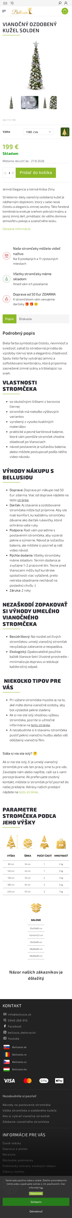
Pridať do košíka (36, 172)
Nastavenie (36, 1193)
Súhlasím (36, 1201)
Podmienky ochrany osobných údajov (29, 1165)
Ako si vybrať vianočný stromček (26, 1116)
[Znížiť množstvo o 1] (5, 173)
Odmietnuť (36, 1211)
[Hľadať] (59, 3)
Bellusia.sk (19, 1047)
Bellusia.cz (19, 1061)
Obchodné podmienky (18, 1160)
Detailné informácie (16, 229)
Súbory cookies (13, 1171)
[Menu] (4, 10)
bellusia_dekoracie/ (22, 1032)
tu (41, 1187)
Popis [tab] (9, 319)
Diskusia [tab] (25, 319)
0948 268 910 (18, 1020)
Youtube (13, 1038)
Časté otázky (12, 1143)
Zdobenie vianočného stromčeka (26, 1121)
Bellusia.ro (19, 1054)
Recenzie (9, 1154)
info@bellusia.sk (19, 1014)
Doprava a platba (15, 1148)
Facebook (14, 1026)
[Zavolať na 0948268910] (13, 3)
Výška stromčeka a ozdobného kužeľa (30, 1110)
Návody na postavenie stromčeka (27, 1104)
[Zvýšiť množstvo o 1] (13, 173)
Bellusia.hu (19, 1069)
